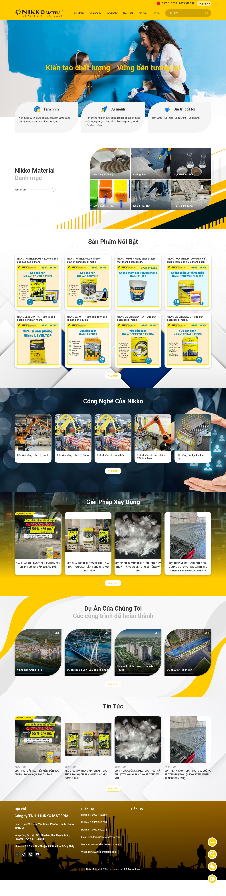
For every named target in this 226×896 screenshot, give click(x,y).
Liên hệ (155, 13)
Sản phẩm (95, 13)
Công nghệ (112, 13)
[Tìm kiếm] (206, 13)
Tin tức (143, 13)
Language (203, 3)
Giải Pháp (128, 13)
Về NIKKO (79, 13)
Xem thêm (113, 376)
